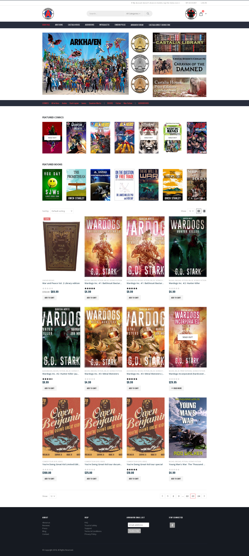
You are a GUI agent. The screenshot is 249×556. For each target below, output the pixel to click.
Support (88, 528)
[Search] (148, 13)
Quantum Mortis (95, 103)
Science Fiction (116, 280)
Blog (44, 531)
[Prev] (162, 496)
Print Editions (186, 371)
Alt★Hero (55, 103)
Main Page (46, 24)
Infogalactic (104, 24)
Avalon (64, 103)
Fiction (118, 103)
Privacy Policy (90, 534)
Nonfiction (200, 187)
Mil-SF (106, 280)
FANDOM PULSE (120, 24)
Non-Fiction (128, 103)
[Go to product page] (103, 246)
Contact (45, 534)
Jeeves (83, 103)
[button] (198, 211)
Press (44, 528)
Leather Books (48, 280)
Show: (183, 211)
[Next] (204, 496)
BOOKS (110, 103)
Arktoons (59, 24)
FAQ (86, 522)
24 (198, 496)
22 (187, 496)
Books (47, 187)
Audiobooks (89, 24)
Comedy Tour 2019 (49, 462)
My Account (191, 3)
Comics (48, 143)
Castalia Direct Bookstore (159, 24)
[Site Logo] (48, 13)
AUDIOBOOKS (143, 103)
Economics (128, 187)
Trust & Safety (91, 525)
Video (60, 462)
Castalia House (74, 24)
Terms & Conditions (93, 531)
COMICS (45, 103)
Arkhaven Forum (137, 24)
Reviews (46, 525)
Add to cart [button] (49, 297)
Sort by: (45, 211)
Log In (204, 3)
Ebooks (54, 187)
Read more (177, 388)
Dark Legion (74, 103)
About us (46, 522)
